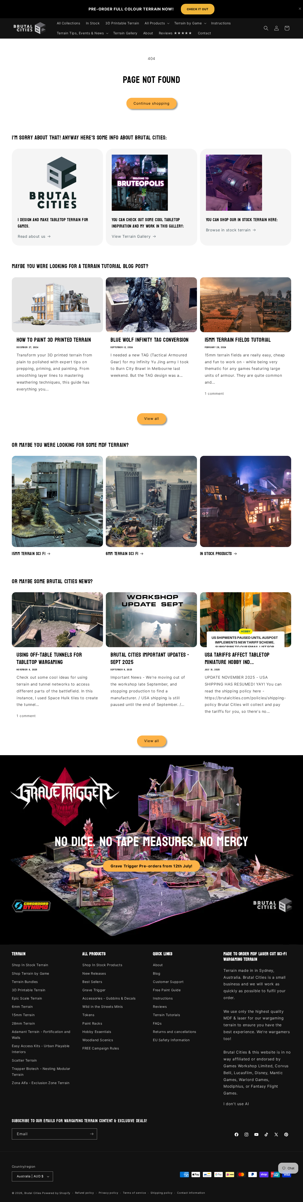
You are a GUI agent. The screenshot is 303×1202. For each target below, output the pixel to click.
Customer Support (168, 982)
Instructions (163, 998)
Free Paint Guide (167, 990)
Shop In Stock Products (102, 965)
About (158, 965)
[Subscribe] (91, 1133)
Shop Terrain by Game (30, 973)
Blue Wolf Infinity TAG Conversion (150, 340)
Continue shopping (151, 103)
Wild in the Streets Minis (102, 1007)
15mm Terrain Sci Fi (28, 553)
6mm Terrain (22, 1007)
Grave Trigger (94, 990)
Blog (156, 973)
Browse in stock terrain (228, 230)
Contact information (191, 1192)
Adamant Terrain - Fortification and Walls (41, 1035)
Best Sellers (92, 982)
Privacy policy (108, 1192)
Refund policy (84, 1192)
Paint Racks (92, 1023)
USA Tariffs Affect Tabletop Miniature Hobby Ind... (237, 658)
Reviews (160, 1007)
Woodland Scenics (97, 1040)
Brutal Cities (32, 1193)
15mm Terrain (23, 1015)
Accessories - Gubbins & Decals (109, 998)
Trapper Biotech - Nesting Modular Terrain (41, 1071)
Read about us (31, 236)
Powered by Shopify (56, 1193)
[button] (156, 23)
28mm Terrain (23, 1023)
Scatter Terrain (24, 1060)
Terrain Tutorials (166, 1015)
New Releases (94, 973)
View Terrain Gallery (131, 236)
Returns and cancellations (174, 1032)
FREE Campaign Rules (100, 1048)
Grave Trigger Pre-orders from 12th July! (151, 866)
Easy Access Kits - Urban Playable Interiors (41, 1049)
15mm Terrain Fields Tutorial (238, 340)
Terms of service (134, 1192)
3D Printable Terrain (28, 990)
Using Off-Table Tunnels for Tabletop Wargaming (49, 658)
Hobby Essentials (96, 1032)
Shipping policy (162, 1192)
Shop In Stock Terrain (30, 965)
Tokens (88, 1015)
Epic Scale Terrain (27, 998)
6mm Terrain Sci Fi (122, 553)
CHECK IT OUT (198, 9)
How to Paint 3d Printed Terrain (54, 340)
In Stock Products (216, 553)
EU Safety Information (171, 1040)
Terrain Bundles (25, 982)
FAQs (157, 1023)
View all (151, 418)
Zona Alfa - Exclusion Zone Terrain (40, 1083)
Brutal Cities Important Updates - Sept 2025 (150, 658)
